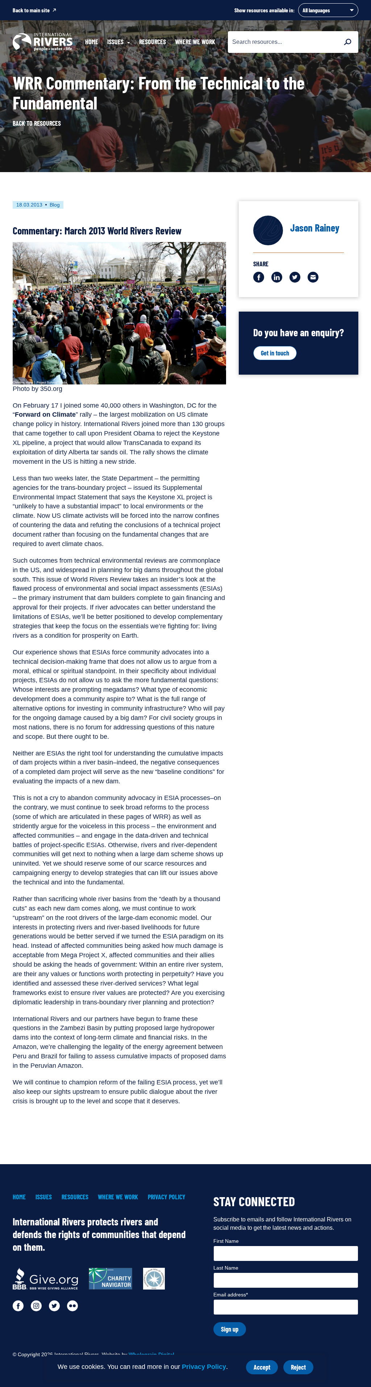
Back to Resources (37, 123)
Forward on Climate (45, 414)
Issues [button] (115, 42)
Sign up (229, 1329)
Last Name (225, 1268)
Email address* (230, 1295)
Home (91, 42)
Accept (266, 1368)
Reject (302, 1368)
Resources (152, 42)
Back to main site (31, 10)
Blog (55, 205)
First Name (226, 1241)
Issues (44, 1197)
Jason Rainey (314, 227)
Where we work (195, 42)
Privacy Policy (204, 1366)
